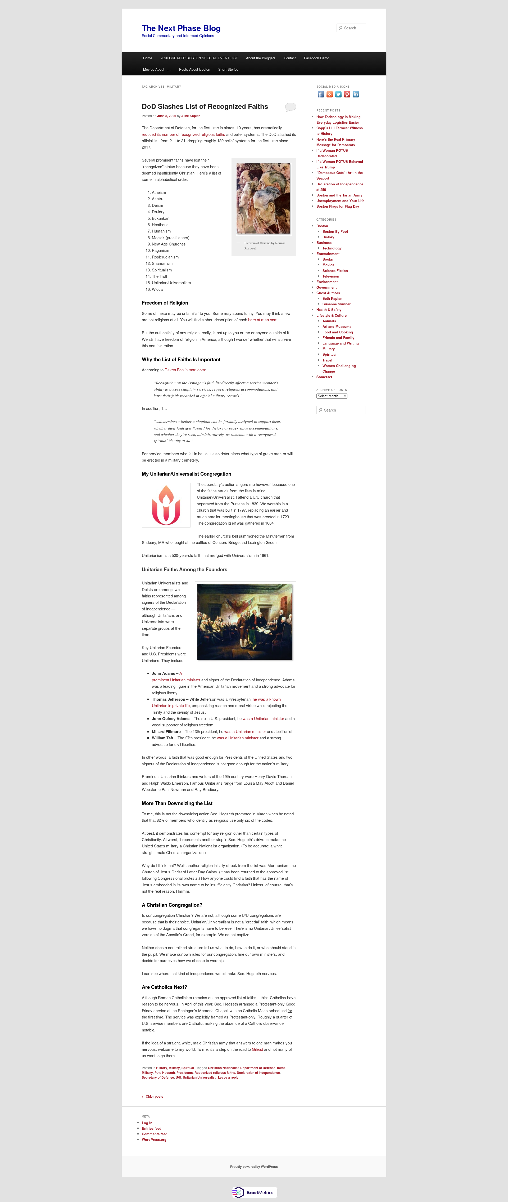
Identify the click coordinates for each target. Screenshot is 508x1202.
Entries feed (151, 1128)
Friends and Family (338, 337)
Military (174, 1067)
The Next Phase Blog (181, 27)
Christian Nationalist (223, 1067)
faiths (281, 1067)
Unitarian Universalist (199, 1077)
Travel (327, 360)
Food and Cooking (338, 331)
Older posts (152, 1096)
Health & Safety (328, 309)
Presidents (184, 1072)
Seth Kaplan (332, 298)
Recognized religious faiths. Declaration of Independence (237, 1072)
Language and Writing (341, 343)
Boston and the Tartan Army (339, 195)
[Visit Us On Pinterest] (347, 97)
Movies (328, 264)
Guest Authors (328, 292)
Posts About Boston (194, 69)
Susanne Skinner (337, 303)
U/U (178, 1077)
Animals (329, 320)
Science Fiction (335, 270)
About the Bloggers (260, 57)
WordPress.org (154, 1139)
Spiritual (188, 1067)
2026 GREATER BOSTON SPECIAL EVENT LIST (199, 57)
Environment (327, 281)
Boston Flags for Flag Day (337, 206)
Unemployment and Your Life (340, 200)
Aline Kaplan (190, 115)
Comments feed (154, 1133)
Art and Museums (337, 326)
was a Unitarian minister (263, 718)
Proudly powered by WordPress (254, 1166)
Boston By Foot (335, 231)
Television (331, 276)
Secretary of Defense (158, 1077)
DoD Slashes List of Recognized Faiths (205, 106)
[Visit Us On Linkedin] (355, 97)
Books (328, 259)
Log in (147, 1122)
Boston (322, 225)
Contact (290, 57)
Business (324, 242)
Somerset (324, 376)
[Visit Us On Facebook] (320, 97)
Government (326, 287)
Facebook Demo (316, 57)
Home (147, 57)
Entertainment (327, 253)
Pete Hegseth (165, 1072)
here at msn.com (263, 319)
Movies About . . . (157, 69)
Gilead (257, 1049)
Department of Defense (257, 1067)
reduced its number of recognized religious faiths (183, 134)
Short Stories (228, 69)
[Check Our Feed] (329, 97)
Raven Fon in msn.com (185, 369)
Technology (332, 248)
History (161, 1067)
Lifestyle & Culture (331, 315)
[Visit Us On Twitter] (338, 97)
